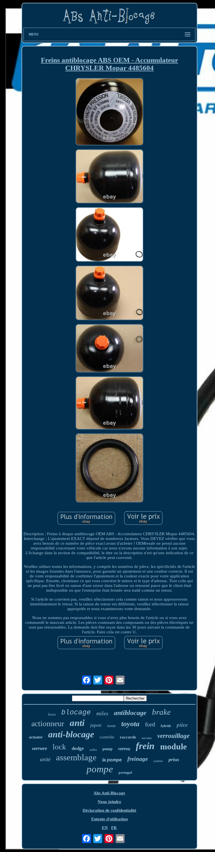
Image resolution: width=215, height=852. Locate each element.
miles (102, 713)
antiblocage (130, 712)
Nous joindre (109, 801)
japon (96, 725)
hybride (166, 726)
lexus (52, 714)
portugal (125, 772)
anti (77, 723)
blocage (76, 713)
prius (174, 759)
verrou (124, 748)
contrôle (107, 737)
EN (105, 827)
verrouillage (173, 735)
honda (111, 726)
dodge (78, 748)
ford (150, 724)
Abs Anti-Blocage (109, 793)
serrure (39, 748)
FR (114, 827)
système (158, 761)
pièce (182, 725)
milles (93, 749)
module (173, 746)
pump (107, 749)
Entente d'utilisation (109, 819)
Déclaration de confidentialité (109, 810)
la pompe (112, 759)
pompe (100, 769)
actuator (36, 737)
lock (59, 747)
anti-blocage (71, 734)
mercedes (147, 738)
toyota (130, 724)
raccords (128, 737)
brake (161, 711)
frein (145, 746)
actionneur (47, 723)
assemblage (76, 757)
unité (45, 759)
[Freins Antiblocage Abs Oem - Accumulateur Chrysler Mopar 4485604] (109, 112)
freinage (137, 759)
